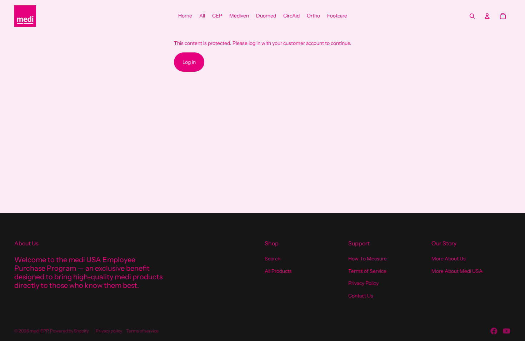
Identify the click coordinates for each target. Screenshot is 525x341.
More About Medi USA (456, 271)
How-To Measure (367, 258)
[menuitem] (185, 16)
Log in (189, 62)
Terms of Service (367, 271)
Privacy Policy (363, 283)
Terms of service (142, 331)
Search (272, 258)
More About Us (448, 258)
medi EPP (39, 331)
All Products (278, 271)
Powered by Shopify (69, 331)
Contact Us (360, 295)
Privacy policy (109, 331)
